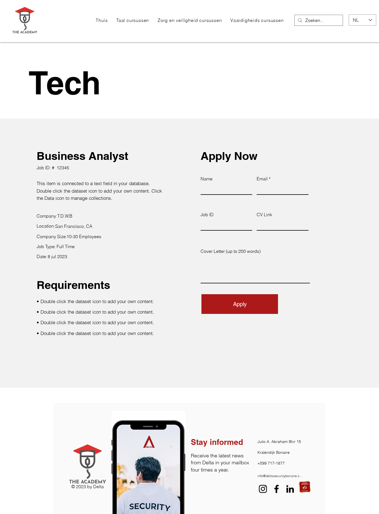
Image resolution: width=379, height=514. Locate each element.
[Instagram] (262, 488)
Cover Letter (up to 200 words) (231, 251)
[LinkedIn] (290, 488)
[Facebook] (276, 488)
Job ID (207, 214)
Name (207, 179)
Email (262, 179)
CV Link (264, 214)
